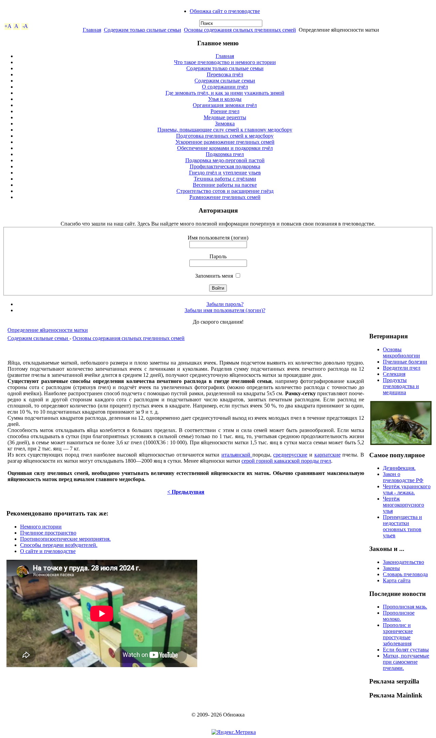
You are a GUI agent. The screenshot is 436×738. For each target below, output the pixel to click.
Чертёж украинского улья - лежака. (407, 489)
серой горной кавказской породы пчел (286, 461)
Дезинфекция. (399, 468)
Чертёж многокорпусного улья (403, 505)
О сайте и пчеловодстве (48, 551)
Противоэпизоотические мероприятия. (65, 539)
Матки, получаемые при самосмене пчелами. (406, 662)
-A (25, 26)
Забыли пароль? (225, 304)
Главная (92, 30)
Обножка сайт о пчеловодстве (225, 11)
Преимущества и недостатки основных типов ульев (402, 526)
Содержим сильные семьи (38, 338)
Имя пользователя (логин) (218, 238)
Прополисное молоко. (399, 616)
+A (8, 26)
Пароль (218, 256)
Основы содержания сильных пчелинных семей (240, 30)
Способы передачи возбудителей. (58, 545)
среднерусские (290, 455)
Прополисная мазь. (405, 607)
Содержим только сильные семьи (142, 30)
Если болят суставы (406, 649)
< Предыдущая (185, 492)
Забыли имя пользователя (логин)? (225, 310)
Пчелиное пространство (48, 533)
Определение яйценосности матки (47, 330)
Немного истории (41, 526)
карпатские (327, 455)
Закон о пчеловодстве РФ (403, 477)
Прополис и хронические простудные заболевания (398, 634)
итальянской (236, 455)
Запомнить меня (214, 276)
